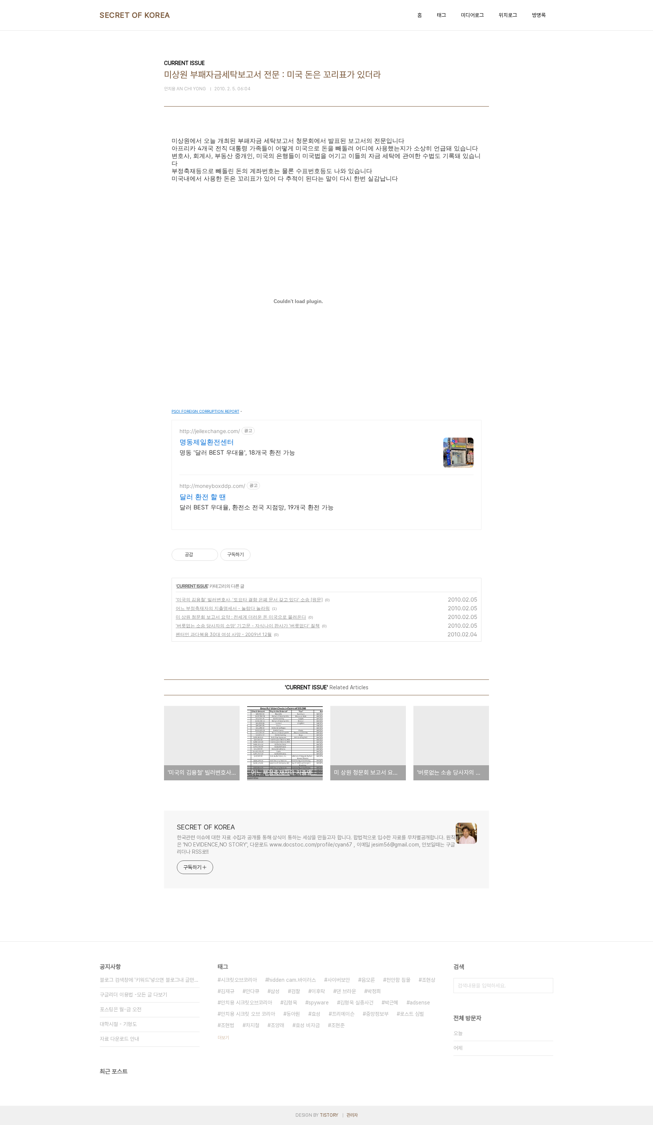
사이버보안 (338, 980)
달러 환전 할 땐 (202, 497)
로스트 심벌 (412, 1014)
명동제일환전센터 (206, 442)
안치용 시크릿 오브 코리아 (248, 1014)
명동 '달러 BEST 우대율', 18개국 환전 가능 (237, 452)
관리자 (352, 1115)
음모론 (368, 980)
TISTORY (329, 1115)
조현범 (227, 1025)
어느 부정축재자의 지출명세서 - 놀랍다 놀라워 (223, 608)
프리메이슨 (343, 1014)
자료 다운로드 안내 (119, 1039)
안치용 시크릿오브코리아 (246, 1003)
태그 (441, 15)
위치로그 (508, 15)
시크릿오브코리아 (239, 980)
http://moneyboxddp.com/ (212, 486)
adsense (420, 1003)
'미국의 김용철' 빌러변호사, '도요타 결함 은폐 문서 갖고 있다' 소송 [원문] (249, 599)
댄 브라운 (346, 991)
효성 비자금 (308, 1025)
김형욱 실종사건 (356, 1003)
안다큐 (252, 991)
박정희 (374, 991)
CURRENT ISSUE (192, 586)
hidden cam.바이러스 (292, 980)
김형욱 (290, 1003)
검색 (545, 985)
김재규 (227, 991)
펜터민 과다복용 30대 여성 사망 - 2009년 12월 (224, 634)
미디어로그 (472, 15)
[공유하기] (200, 554)
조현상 (428, 980)
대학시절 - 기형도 (118, 1024)
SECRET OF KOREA (135, 15)
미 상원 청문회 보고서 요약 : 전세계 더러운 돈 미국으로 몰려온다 (241, 617)
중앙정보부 (377, 1014)
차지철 (252, 1025)
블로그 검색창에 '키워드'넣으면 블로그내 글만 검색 (150, 980)
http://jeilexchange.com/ (209, 431)
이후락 (318, 991)
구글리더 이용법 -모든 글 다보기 (133, 995)
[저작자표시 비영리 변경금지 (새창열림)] (261, 555)
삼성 (275, 991)
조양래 (277, 1025)
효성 (315, 1014)
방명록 (539, 15)
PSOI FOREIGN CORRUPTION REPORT (205, 411)
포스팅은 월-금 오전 (120, 1009)
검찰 (295, 991)
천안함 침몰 (398, 980)
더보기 (223, 1037)
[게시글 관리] (209, 554)
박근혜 (391, 1003)
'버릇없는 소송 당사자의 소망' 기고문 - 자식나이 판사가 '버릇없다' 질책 (248, 625)
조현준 (338, 1025)
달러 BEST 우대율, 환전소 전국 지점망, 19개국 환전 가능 (256, 507)
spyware (318, 1003)
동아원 (293, 1014)
